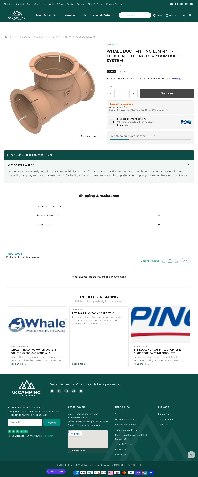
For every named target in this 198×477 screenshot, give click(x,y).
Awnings (70, 15)
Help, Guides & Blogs (53, 4)
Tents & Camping (47, 15)
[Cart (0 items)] (189, 15)
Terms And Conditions (126, 429)
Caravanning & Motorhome (100, 15)
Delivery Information (125, 419)
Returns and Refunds (125, 424)
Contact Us (120, 449)
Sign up (51, 422)
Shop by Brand (165, 419)
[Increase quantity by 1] (134, 93)
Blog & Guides (165, 414)
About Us (8, 4)
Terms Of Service (123, 444)
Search (118, 414)
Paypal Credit (33, 4)
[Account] (184, 15)
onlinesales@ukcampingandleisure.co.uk (88, 421)
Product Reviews (114, 4)
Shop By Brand (95, 4)
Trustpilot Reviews (76, 4)
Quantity (111, 86)
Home (8, 36)
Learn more (123, 125)
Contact (20, 4)
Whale (114, 44)
